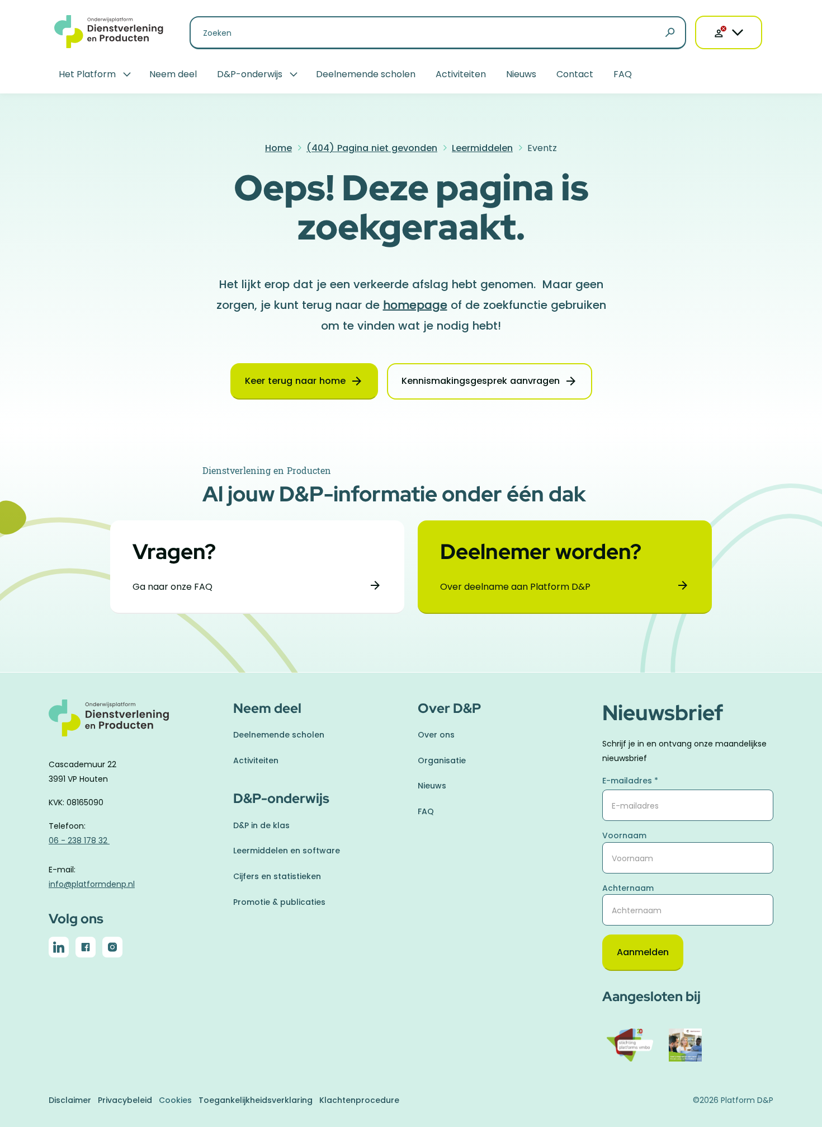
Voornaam (624, 835)
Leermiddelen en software (286, 850)
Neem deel (173, 74)
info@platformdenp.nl (92, 884)
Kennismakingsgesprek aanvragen (480, 380)
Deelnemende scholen (365, 74)
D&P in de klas (261, 825)
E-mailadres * (630, 780)
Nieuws (521, 74)
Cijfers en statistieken (277, 876)
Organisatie (442, 760)
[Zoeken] (670, 33)
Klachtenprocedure (359, 1100)
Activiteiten (461, 74)
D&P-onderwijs (249, 74)
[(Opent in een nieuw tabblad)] (59, 949)
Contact (574, 74)
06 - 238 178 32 (79, 840)
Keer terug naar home (295, 380)
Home (278, 148)
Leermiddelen (482, 148)
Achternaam (628, 888)
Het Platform (87, 74)
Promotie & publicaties (279, 902)
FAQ (622, 74)
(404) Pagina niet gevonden (371, 148)
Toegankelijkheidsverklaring (256, 1100)
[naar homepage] (134, 724)
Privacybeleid (125, 1100)
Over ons (436, 734)
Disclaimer (70, 1100)
